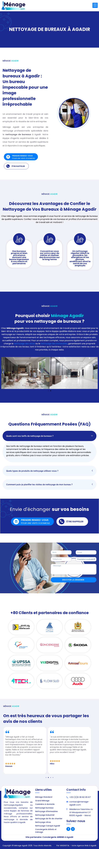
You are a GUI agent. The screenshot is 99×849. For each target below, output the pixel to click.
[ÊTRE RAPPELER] (8, 166)
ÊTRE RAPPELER (18, 166)
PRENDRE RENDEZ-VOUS (22, 156)
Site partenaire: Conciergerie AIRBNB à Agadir (49, 837)
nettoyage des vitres (24, 343)
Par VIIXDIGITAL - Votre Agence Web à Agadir (76, 845)
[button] (3, 372)
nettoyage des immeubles (54, 343)
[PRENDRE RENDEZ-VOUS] (8, 157)
